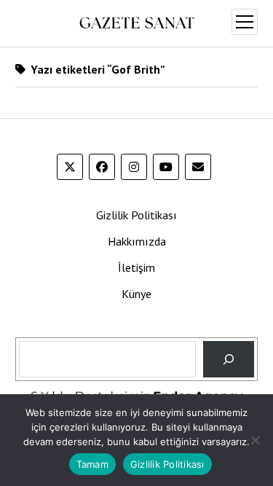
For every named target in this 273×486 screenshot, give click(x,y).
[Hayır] (255, 440)
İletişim (136, 267)
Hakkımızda (137, 241)
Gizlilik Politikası (136, 215)
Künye (136, 293)
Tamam (92, 464)
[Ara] (229, 359)
